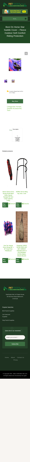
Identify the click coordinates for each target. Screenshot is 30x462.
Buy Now (15, 101)
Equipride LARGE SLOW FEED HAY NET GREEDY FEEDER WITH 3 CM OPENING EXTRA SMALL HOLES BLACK (22, 251)
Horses (18, 107)
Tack (8, 110)
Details (12, 204)
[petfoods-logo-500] (15, 286)
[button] (26, 53)
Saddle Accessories (14, 108)
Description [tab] (10, 130)
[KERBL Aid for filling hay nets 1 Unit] (22, 173)
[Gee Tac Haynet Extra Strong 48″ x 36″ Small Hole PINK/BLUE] (8, 226)
